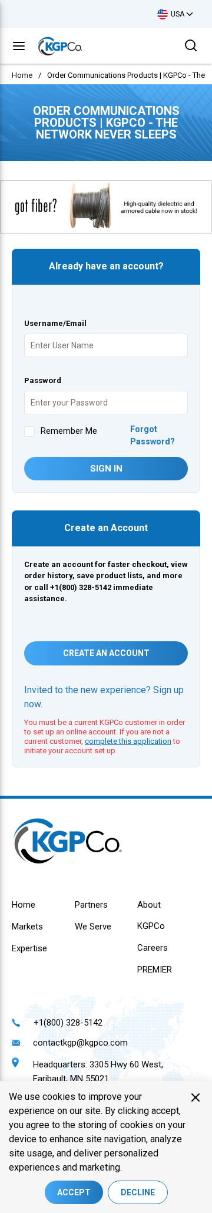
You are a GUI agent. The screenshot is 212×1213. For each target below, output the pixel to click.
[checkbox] (29, 431)
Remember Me (69, 431)
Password (42, 380)
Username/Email (55, 323)
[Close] (195, 1097)
